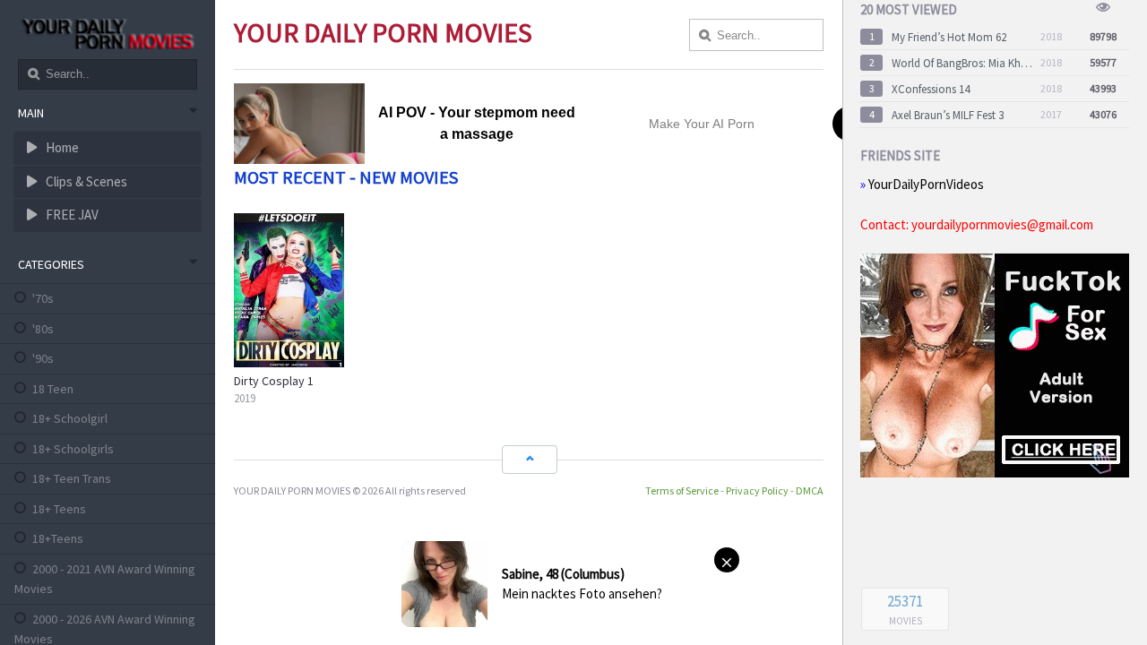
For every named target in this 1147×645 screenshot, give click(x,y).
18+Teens (57, 538)
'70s (43, 298)
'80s (43, 329)
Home (61, 147)
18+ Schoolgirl (70, 418)
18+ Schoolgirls (73, 449)
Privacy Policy (757, 490)
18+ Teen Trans (71, 478)
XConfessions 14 (931, 89)
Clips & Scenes (85, 181)
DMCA (810, 490)
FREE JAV (71, 214)
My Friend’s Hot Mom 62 (949, 37)
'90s (43, 358)
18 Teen (52, 389)
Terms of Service (682, 490)
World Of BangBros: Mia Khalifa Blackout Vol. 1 (962, 63)
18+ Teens (59, 509)
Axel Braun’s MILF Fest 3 (948, 115)
